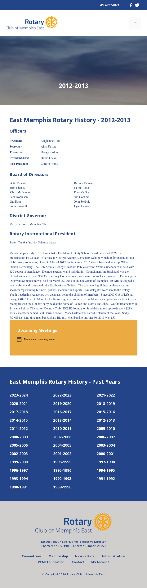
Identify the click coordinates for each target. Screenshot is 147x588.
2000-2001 (106, 453)
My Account (109, 5)
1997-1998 (106, 461)
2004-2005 (62, 445)
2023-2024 (19, 395)
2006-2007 (106, 437)
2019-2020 (62, 403)
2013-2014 (62, 420)
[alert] (73, 339)
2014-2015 (19, 420)
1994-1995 (106, 470)
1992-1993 (62, 478)
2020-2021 (19, 403)
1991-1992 (106, 478)
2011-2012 (19, 428)
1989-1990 (62, 487)
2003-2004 (106, 445)
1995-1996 (62, 470)
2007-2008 (62, 437)
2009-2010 (106, 428)
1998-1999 (62, 461)
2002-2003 (19, 453)
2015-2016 (106, 411)
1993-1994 (19, 478)
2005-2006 (19, 445)
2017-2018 (19, 411)
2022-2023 (62, 395)
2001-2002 (62, 453)
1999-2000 (19, 461)
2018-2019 (106, 403)
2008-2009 (19, 437)
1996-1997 (19, 470)
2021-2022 (106, 395)
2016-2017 (62, 411)
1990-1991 (19, 487)
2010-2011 (62, 428)
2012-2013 (106, 420)
